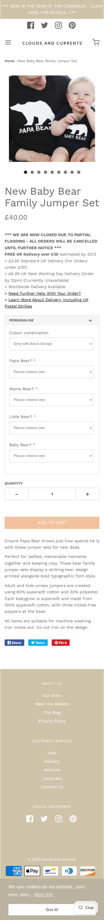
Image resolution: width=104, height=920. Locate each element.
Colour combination (29, 332)
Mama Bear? (21, 388)
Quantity (14, 483)
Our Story (52, 695)
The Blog (52, 712)
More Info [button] (43, 894)
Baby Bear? (20, 444)
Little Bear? (20, 416)
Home (9, 61)
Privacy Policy (52, 721)
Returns (52, 769)
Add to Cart (52, 522)
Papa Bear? (20, 360)
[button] (52, 320)
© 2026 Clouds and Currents (52, 859)
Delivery (52, 761)
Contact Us (52, 787)
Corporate (52, 778)
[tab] (52, 320)
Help (52, 753)
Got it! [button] (52, 909)
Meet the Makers (52, 704)
